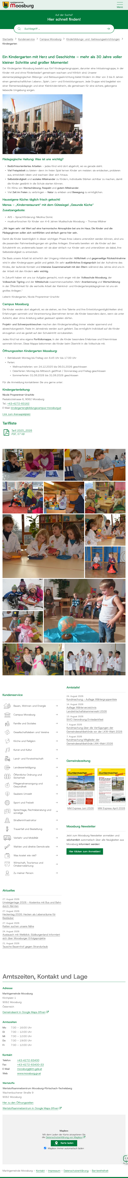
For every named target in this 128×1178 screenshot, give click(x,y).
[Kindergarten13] (95, 659)
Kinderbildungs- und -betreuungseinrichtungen (93, 39)
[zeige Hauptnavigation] (120, 5)
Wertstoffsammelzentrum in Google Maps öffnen (32, 1108)
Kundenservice (26, 39)
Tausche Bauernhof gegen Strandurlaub (25, 946)
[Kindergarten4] (64, 497)
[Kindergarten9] (22, 594)
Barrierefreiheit (100, 1170)
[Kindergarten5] (105, 497)
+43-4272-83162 (18, 403)
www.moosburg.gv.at (29, 1073)
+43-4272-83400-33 (30, 1064)
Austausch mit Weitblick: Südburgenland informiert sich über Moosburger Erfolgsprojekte (31, 936)
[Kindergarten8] (105, 562)
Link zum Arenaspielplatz (16, 414)
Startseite (7, 39)
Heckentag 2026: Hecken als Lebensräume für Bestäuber (29, 916)
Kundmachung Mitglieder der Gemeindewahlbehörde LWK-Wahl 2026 (89, 741)
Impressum (54, 1170)
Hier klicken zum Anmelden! (84, 851)
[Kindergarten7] (105, 530)
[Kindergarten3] (22, 497)
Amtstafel (73, 687)
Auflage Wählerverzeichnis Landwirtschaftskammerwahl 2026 (86, 709)
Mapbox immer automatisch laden (65, 1148)
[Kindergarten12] (33, 659)
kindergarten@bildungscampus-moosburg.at (36, 408)
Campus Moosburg (50, 39)
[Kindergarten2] (95, 465)
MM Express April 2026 (111, 808)
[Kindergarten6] (43, 546)
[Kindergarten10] (85, 611)
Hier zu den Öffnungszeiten (18, 1102)
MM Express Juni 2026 (80, 808)
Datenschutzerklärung (76, 1170)
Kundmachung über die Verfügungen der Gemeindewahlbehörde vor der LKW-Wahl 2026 (94, 729)
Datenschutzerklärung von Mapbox (66, 1137)
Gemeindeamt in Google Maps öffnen (25, 1012)
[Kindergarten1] (33, 465)
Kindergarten (9, 43)
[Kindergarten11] (22, 627)
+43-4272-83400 (28, 1060)
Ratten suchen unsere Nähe (18, 926)
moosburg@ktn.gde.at (29, 1069)
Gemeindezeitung (78, 761)
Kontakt (40, 1170)
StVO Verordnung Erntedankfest (84, 719)
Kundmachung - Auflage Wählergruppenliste (91, 699)
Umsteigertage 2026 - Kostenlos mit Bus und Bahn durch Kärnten (31, 904)
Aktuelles (8, 890)
